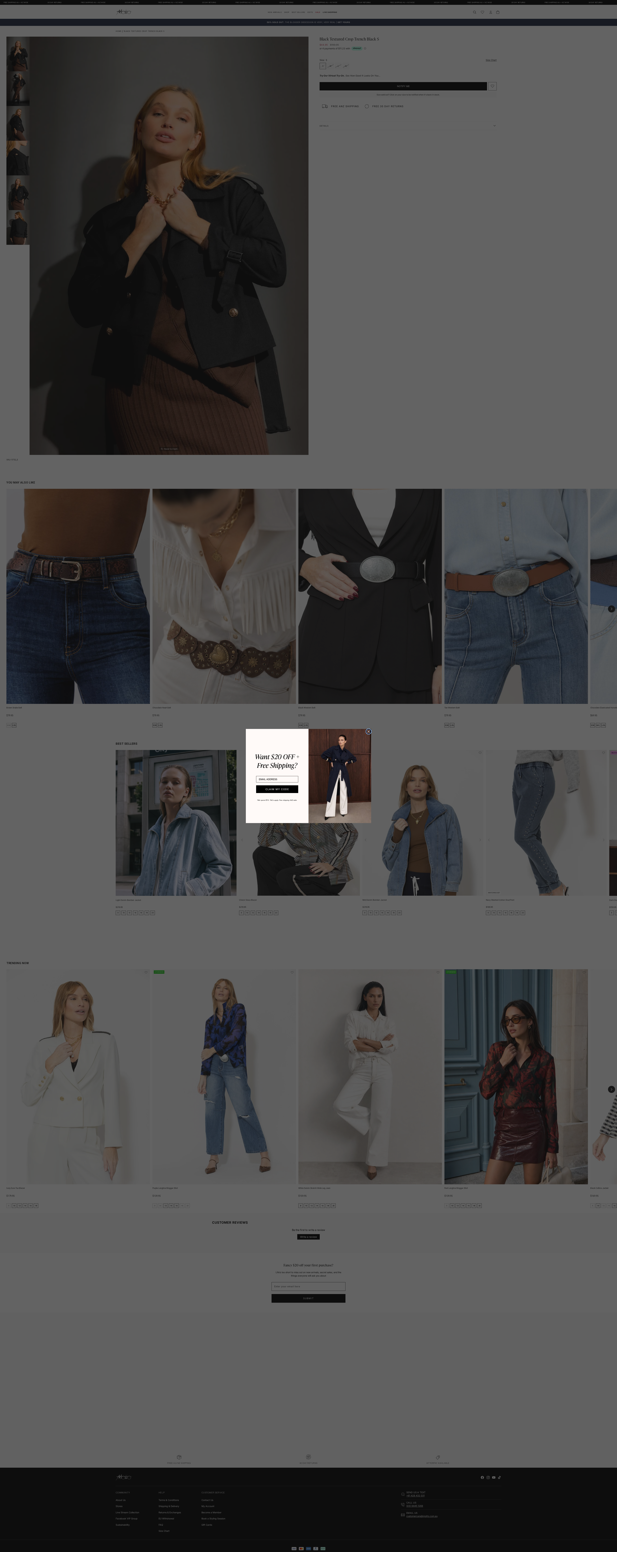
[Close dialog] (368, 731)
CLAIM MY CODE (277, 789)
